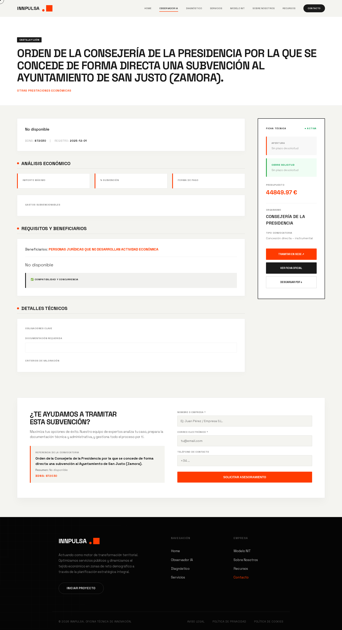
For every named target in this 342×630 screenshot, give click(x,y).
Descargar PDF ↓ (291, 282)
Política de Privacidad (229, 621)
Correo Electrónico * (192, 432)
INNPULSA (28, 8)
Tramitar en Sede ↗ (291, 254)
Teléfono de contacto (193, 451)
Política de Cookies (268, 621)
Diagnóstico (194, 8)
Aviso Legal (196, 621)
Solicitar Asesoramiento (244, 477)
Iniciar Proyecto (81, 588)
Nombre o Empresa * (191, 412)
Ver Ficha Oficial (291, 268)
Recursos (289, 8)
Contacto (314, 8)
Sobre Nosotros (264, 8)
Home (147, 8)
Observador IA (168, 8)
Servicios (216, 8)
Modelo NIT (237, 8)
